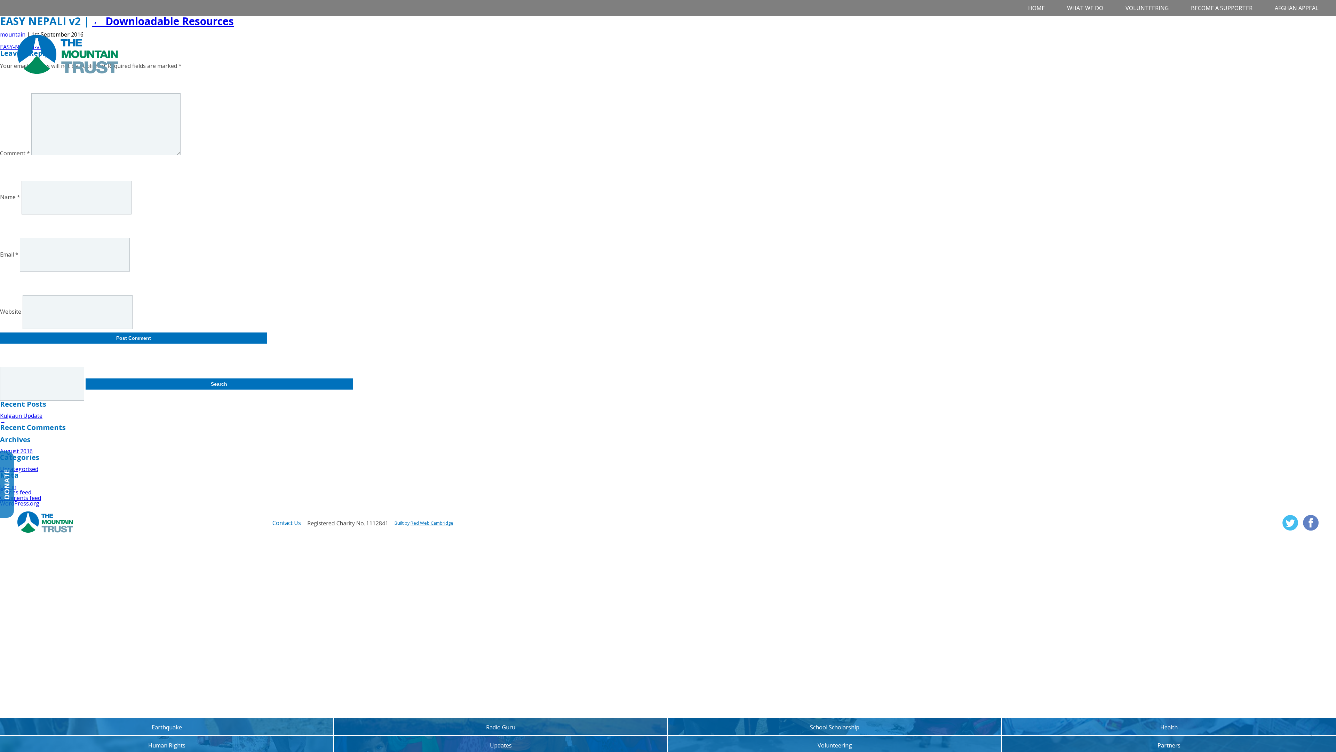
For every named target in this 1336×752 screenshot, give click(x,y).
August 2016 (16, 451)
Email (9, 254)
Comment (15, 153)
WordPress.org (19, 503)
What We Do (1085, 8)
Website (10, 312)
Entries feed (15, 492)
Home (1036, 8)
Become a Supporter (1221, 8)
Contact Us (286, 523)
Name (10, 197)
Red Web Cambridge (432, 523)
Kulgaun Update (21, 416)
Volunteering (1147, 8)
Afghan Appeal (1297, 8)
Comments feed (20, 498)
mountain (12, 34)
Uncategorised (19, 469)
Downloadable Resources (163, 21)
